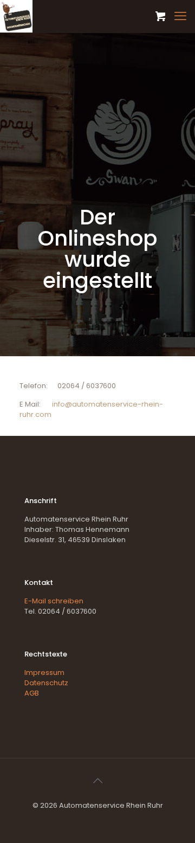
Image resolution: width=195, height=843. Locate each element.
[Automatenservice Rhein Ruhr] (16, 16)
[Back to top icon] (97, 780)
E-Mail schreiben (53, 601)
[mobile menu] (180, 16)
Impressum (44, 672)
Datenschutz (46, 683)
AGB (31, 693)
